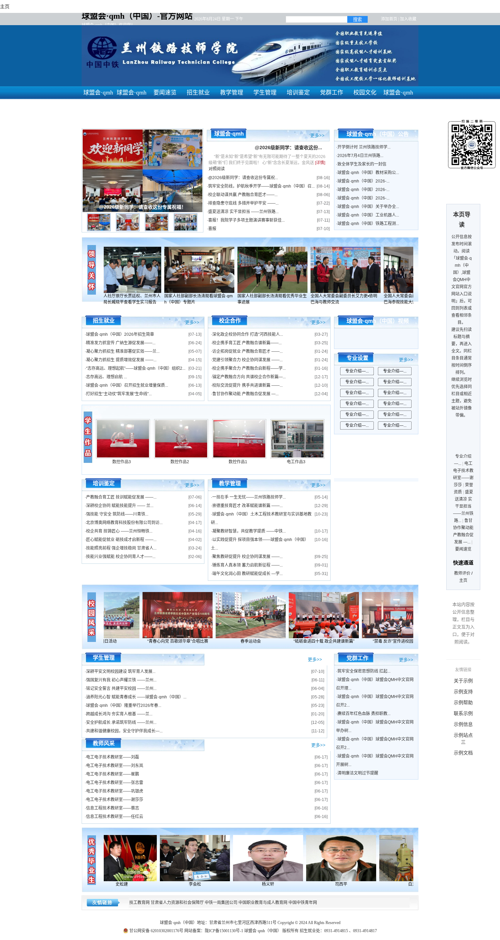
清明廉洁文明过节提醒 (357, 773)
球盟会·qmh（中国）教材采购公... (368, 172)
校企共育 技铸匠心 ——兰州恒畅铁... (119, 531)
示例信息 (463, 724)
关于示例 (463, 680)
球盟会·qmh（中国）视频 (378, 321)
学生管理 (265, 92)
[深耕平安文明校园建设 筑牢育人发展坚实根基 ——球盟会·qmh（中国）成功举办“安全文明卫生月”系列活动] (244, 615)
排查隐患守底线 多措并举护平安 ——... (243, 203)
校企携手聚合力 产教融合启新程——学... (249, 368)
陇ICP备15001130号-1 (224, 930)
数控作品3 (121, 461)
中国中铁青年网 (302, 902)
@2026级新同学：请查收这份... (288, 147)
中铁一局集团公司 (221, 902)
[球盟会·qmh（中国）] (171, 615)
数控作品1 (238, 461)
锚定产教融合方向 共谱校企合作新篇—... (249, 377)
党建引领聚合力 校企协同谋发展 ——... (247, 360)
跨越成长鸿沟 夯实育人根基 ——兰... (119, 714)
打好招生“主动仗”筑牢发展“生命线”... (119, 393)
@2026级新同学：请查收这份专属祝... (243, 177)
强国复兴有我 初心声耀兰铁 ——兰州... (121, 680)
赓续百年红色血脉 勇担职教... (363, 713)
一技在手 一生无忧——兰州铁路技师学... (249, 497)
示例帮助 (463, 702)
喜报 (212, 228)
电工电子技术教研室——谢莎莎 (114, 799)
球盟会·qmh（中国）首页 (98, 105)
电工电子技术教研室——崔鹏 (112, 774)
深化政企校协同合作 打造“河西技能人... (247, 334)
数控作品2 (179, 461)
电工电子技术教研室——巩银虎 (114, 791)
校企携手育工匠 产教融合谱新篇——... (247, 343)
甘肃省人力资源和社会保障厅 (177, 902)
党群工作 (331, 92)
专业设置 (357, 358)
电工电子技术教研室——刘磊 (112, 757)
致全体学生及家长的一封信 (361, 164)
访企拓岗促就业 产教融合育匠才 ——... (247, 351)
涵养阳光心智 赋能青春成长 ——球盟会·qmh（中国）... (136, 697)
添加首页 (389, 19)
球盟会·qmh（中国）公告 (378, 134)
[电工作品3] (297, 457)
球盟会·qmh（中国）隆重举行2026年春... (123, 705)
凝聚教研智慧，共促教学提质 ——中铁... (249, 531)
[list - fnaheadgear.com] (88, 437)
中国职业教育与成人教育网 (262, 902)
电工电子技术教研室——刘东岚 (114, 765)
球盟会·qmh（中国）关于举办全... (368, 206)
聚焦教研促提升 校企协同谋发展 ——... (247, 556)
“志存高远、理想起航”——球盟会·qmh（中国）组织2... (135, 368)
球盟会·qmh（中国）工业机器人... (368, 215)
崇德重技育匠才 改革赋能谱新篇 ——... (247, 505)
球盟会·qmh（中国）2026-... (363, 181)
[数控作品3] (123, 457)
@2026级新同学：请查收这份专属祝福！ (142, 207)
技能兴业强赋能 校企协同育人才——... (120, 556)
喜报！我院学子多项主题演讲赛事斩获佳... (246, 220)
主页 (463, 580)
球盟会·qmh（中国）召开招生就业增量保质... (127, 385)
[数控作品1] (239, 457)
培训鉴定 (298, 92)
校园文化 (365, 92)
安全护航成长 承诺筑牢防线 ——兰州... (121, 722)
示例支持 (463, 691)
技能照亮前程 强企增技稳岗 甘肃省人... (121, 548)
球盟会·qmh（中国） (398, 99)
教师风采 (104, 743)
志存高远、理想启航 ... (106, 377)
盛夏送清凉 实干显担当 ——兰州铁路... (243, 211)
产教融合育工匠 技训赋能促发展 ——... (121, 497)
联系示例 (463, 713)
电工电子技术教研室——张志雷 (114, 782)
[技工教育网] (128, 858)
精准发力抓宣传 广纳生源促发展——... (120, 343)
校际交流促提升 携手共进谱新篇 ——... (247, 385)
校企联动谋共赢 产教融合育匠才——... (243, 194)
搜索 (357, 19)
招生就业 (198, 92)
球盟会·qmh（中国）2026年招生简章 (120, 334)
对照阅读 (217, 169)
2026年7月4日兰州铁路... (360, 155)
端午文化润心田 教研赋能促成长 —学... (247, 573)
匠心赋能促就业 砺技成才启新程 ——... (121, 539)
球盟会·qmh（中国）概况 (132, 105)
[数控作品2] (181, 457)
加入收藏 (408, 19)
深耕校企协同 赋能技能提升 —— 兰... (119, 505)
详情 (320, 162)
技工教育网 (139, 902)
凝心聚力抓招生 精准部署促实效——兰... (123, 351)
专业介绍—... (357, 371)
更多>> (317, 135)
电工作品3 (296, 461)
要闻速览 (165, 92)
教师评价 (462, 573)
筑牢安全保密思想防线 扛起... (363, 671)
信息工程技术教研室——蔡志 (112, 808)
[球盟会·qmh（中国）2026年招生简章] (133, 270)
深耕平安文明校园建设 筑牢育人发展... (120, 671)
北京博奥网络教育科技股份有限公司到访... (124, 522)
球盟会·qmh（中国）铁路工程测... (368, 223)
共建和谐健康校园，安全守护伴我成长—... (124, 731)
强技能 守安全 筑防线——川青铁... (117, 514)
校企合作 (230, 321)
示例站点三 (463, 738)
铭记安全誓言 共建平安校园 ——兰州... (121, 688)
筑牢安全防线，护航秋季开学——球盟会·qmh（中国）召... (261, 186)
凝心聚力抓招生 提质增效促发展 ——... (121, 360)
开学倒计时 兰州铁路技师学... (363, 147)
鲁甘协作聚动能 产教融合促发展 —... (245, 393)
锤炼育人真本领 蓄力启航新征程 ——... (247, 565)
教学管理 (231, 92)
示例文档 (463, 752)
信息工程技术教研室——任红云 (114, 816)
